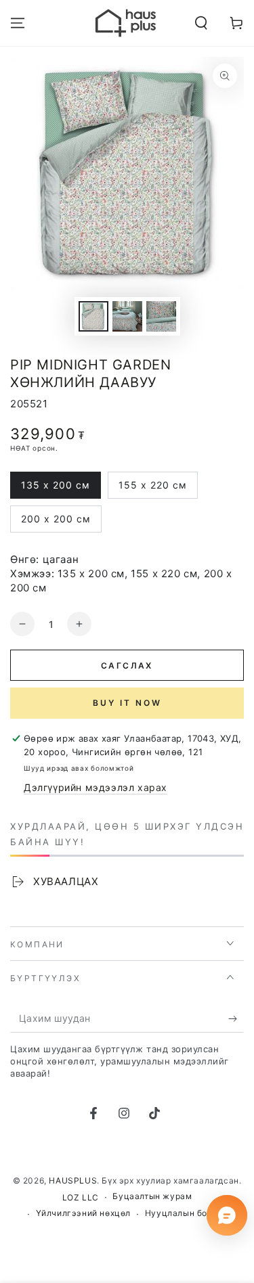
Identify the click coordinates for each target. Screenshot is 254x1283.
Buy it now (127, 703)
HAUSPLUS (73, 1180)
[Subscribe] (236, 1019)
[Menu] (17, 23)
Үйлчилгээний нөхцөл (83, 1213)
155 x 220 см (152, 489)
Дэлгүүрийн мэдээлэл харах (95, 787)
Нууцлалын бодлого (188, 1213)
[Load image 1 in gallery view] (93, 316)
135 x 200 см (55, 489)
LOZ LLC (80, 1197)
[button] (201, 23)
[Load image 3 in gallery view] (161, 316)
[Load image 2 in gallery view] (127, 316)
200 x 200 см (55, 523)
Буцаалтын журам (152, 1196)
